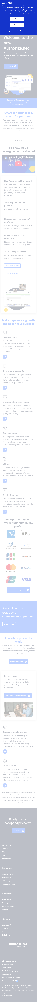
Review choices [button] (15, 31)
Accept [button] (17, 19)
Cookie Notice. (23, 14)
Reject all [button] (17, 25)
